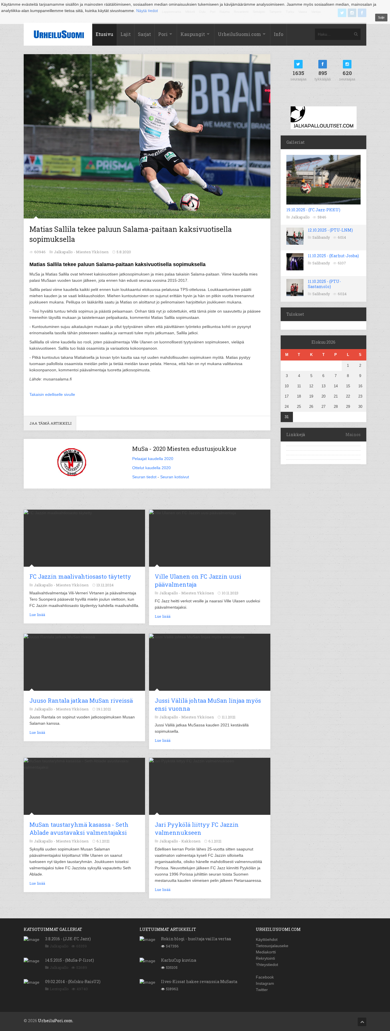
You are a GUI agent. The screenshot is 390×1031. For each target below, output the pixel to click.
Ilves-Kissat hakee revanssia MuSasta (199, 981)
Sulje (381, 17)
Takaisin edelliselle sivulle (52, 394)
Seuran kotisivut (174, 477)
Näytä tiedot (147, 10)
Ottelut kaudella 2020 (151, 467)
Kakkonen (190, 841)
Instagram (265, 983)
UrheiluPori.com (55, 1020)
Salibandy (321, 237)
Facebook (265, 977)
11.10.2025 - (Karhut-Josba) (333, 255)
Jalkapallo (300, 217)
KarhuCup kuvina (178, 960)
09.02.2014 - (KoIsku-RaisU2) (72, 981)
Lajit (125, 34)
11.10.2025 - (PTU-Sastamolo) (324, 284)
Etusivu (104, 34)
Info (278, 34)
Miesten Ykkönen (92, 251)
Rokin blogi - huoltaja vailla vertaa (196, 938)
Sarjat (144, 34)
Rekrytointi (265, 958)
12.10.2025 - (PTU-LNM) (330, 230)
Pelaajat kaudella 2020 (152, 458)
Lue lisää (37, 614)
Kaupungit (192, 34)
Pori (163, 34)
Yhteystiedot (267, 964)
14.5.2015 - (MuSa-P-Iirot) (69, 960)
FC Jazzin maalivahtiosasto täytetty (80, 576)
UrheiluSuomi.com (239, 34)
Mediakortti (266, 952)
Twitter (262, 989)
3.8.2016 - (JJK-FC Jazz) (68, 938)
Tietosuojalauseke (272, 945)
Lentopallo (59, 988)
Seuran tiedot (144, 477)
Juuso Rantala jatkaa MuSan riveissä (81, 700)
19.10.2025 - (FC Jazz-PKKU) (313, 209)
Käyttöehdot (267, 939)
